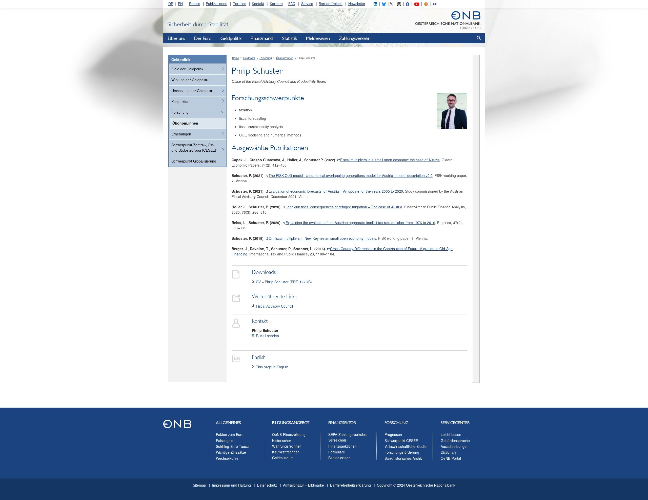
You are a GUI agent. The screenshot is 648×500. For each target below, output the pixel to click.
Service (307, 3)
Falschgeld (224, 440)
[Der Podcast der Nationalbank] (426, 3)
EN (180, 3)
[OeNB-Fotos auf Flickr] (434, 3)
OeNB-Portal (451, 458)
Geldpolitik (230, 38)
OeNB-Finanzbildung (289, 434)
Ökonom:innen (185, 123)
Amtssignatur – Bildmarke (303, 485)
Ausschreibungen (455, 446)
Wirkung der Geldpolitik (190, 79)
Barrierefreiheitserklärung (350, 485)
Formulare (336, 451)
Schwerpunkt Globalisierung (193, 161)
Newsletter (356, 3)
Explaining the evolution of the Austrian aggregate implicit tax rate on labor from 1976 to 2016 (360, 222)
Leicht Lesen (451, 434)
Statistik (289, 38)
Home (235, 58)
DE (170, 3)
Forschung (180, 112)
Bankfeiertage (339, 457)
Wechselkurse (227, 458)
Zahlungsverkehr (354, 38)
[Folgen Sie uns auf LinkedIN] (375, 3)
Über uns (176, 38)
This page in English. (272, 366)
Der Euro (202, 38)
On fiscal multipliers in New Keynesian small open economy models (322, 238)
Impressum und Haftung (231, 485)
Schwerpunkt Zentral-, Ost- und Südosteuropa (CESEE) (193, 147)
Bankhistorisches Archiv (403, 458)
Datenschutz (267, 485)
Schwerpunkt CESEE (401, 440)
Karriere (276, 3)
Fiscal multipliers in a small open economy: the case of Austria (390, 159)
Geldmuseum (283, 457)
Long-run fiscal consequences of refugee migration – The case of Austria (344, 206)
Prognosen (393, 434)
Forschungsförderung (401, 452)
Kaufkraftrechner (285, 451)
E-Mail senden (267, 335)
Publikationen (216, 3)
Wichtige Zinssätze (231, 452)
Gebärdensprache (455, 440)
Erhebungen (181, 133)
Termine (239, 3)
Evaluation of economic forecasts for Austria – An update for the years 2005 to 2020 (336, 191)
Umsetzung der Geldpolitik (192, 90)
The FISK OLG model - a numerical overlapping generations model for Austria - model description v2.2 (351, 175)
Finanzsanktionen (342, 446)
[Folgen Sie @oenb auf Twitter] (391, 3)
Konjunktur (180, 101)
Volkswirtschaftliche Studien (406, 446)
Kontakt (258, 3)
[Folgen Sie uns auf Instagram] (399, 3)
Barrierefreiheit (330, 3)
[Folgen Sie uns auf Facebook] (407, 3)
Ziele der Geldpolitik (187, 68)
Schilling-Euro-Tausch (233, 446)
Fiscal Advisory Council (274, 306)
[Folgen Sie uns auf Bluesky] (384, 3)
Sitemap (199, 485)
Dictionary (449, 452)
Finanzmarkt (262, 38)
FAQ (291, 3)
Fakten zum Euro (230, 434)
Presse (194, 3)
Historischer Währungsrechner (286, 443)
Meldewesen (318, 38)
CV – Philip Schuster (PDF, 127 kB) (284, 281)
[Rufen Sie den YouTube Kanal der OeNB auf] (416, 3)
